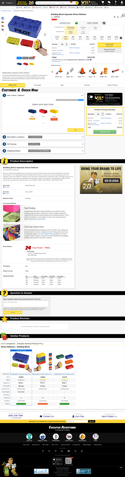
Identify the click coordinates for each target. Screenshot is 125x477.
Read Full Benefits (113, 100)
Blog (107, 7)
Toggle (90, 97)
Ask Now (13, 312)
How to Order (45, 444)
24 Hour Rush (37, 7)
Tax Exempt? (60, 50)
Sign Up (91, 421)
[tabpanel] (19, 64)
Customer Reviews (65, 444)
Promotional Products (6, 10)
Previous (52, 71)
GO (77, 3)
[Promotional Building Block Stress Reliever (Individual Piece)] (64, 362)
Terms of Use (54, 444)
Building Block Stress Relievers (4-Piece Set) (44, 374)
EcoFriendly (99, 7)
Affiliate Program (87, 444)
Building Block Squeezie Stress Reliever (22, 374)
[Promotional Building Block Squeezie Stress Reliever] (21, 362)
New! (46, 7)
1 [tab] (25, 69)
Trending (72, 7)
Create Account (36, 444)
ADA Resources (98, 444)
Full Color (81, 7)
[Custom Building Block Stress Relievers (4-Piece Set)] (43, 362)
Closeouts (90, 7)
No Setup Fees (76, 444)
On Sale (64, 7)
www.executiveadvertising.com (62, 474)
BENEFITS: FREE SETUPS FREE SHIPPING (94, 3)
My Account (26, 444)
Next (121, 38)
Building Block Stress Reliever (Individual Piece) (67, 374)
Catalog (20, 7)
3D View (28, 7)
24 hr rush (54, 19)
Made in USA (55, 7)
